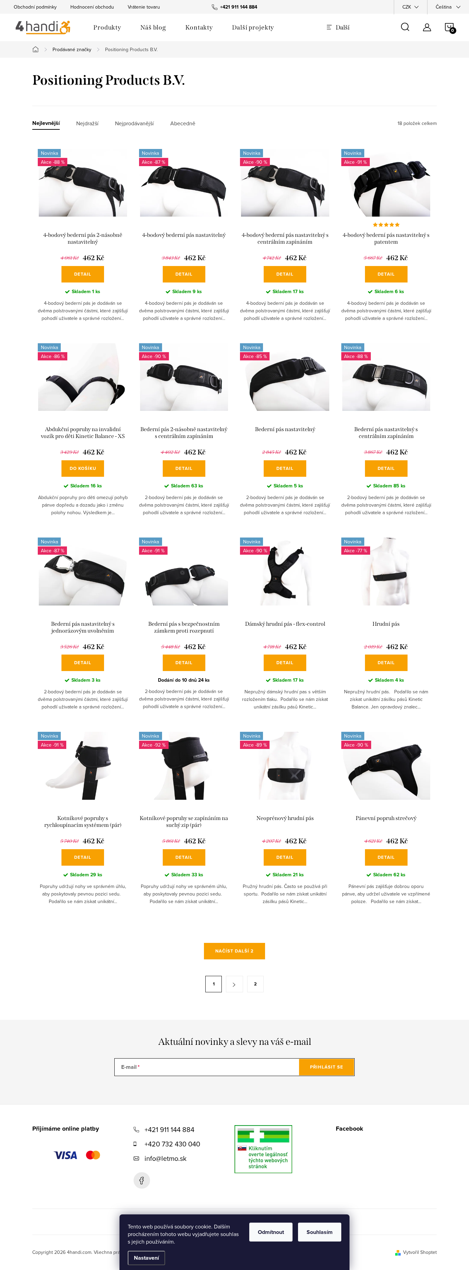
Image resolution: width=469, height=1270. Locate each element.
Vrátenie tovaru (144, 6)
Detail (82, 274)
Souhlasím (320, 1232)
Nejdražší (87, 123)
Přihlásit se (326, 1067)
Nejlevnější (46, 123)
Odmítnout (271, 1232)
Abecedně (182, 123)
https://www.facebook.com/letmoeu (142, 1180)
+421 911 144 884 (169, 1129)
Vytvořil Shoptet (420, 1252)
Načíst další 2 (234, 951)
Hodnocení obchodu (92, 6)
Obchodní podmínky (35, 6)
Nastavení (146, 1258)
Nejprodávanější (134, 123)
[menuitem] (107, 27)
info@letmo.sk (165, 1158)
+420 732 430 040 (172, 1144)
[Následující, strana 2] (234, 984)
